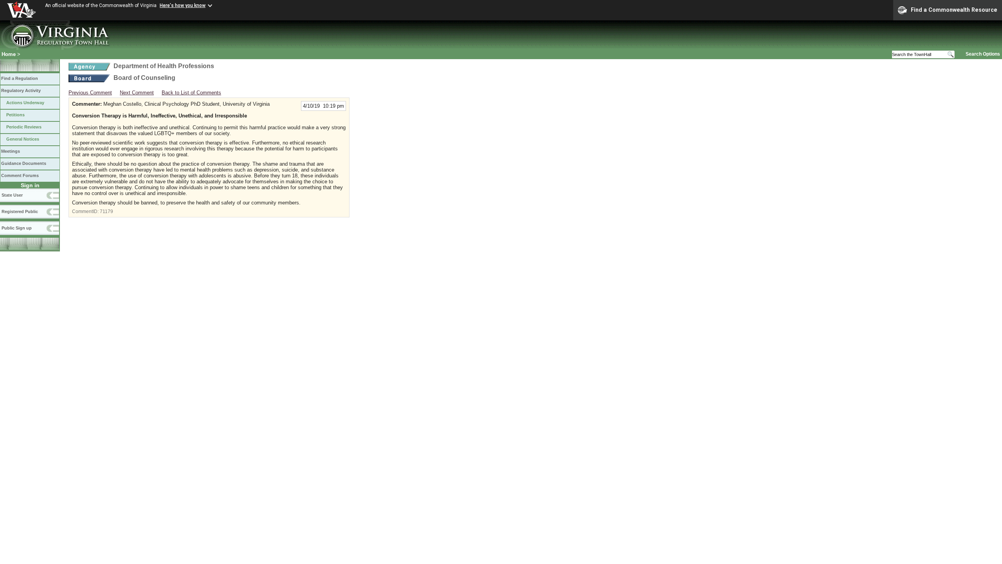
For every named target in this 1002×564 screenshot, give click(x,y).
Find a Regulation (19, 78)
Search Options (983, 54)
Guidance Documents (23, 163)
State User (12, 195)
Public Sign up (17, 228)
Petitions (15, 114)
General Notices (22, 139)
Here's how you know (182, 5)
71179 (106, 211)
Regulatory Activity (21, 90)
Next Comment (137, 93)
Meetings (10, 151)
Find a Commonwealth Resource (954, 10)
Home (9, 54)
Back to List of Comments (191, 93)
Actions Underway (25, 102)
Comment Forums (20, 175)
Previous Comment (90, 93)
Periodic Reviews (23, 127)
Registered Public (20, 211)
